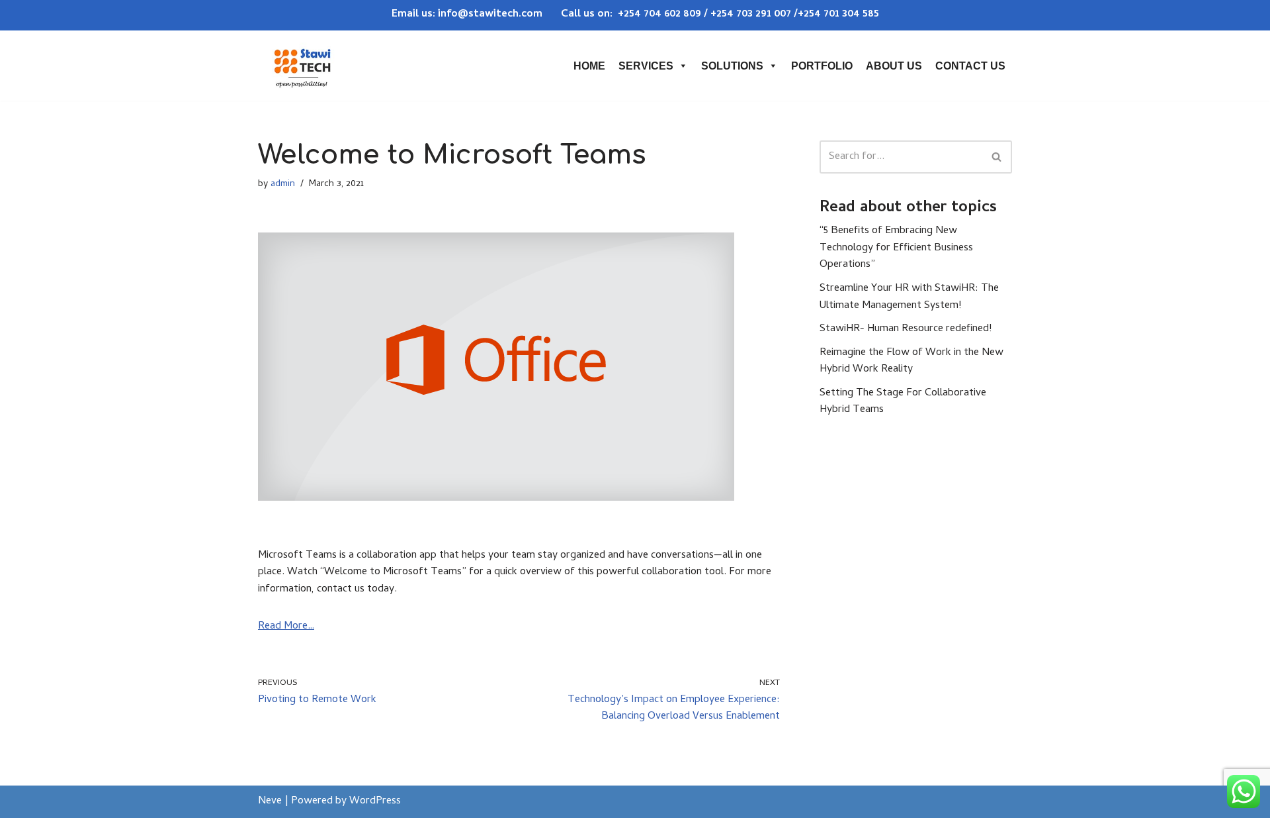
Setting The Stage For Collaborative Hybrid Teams (903, 402)
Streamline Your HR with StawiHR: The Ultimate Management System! (909, 297)
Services (645, 66)
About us (894, 66)
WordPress (375, 801)
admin (283, 184)
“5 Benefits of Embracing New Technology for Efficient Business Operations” (896, 248)
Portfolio (822, 66)
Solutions (732, 66)
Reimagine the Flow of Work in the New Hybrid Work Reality (911, 361)
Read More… (286, 626)
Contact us (970, 66)
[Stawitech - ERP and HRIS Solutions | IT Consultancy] (302, 65)
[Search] (997, 157)
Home (589, 66)
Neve (270, 801)
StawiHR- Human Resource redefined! (906, 329)
